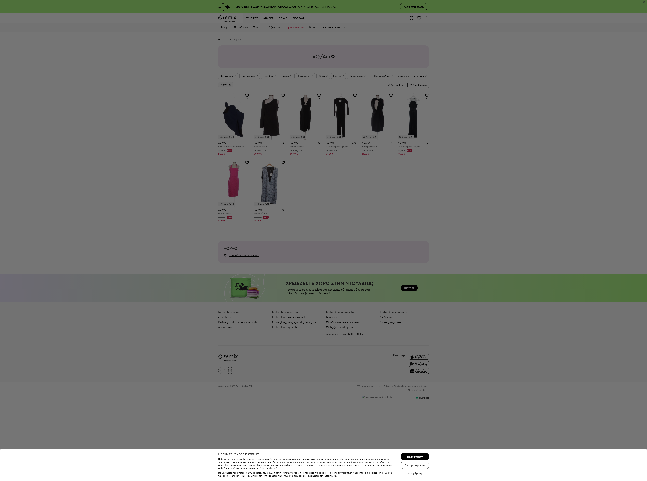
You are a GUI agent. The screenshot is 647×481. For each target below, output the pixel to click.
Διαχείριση (415, 473)
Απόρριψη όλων (415, 465)
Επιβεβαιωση (415, 456)
